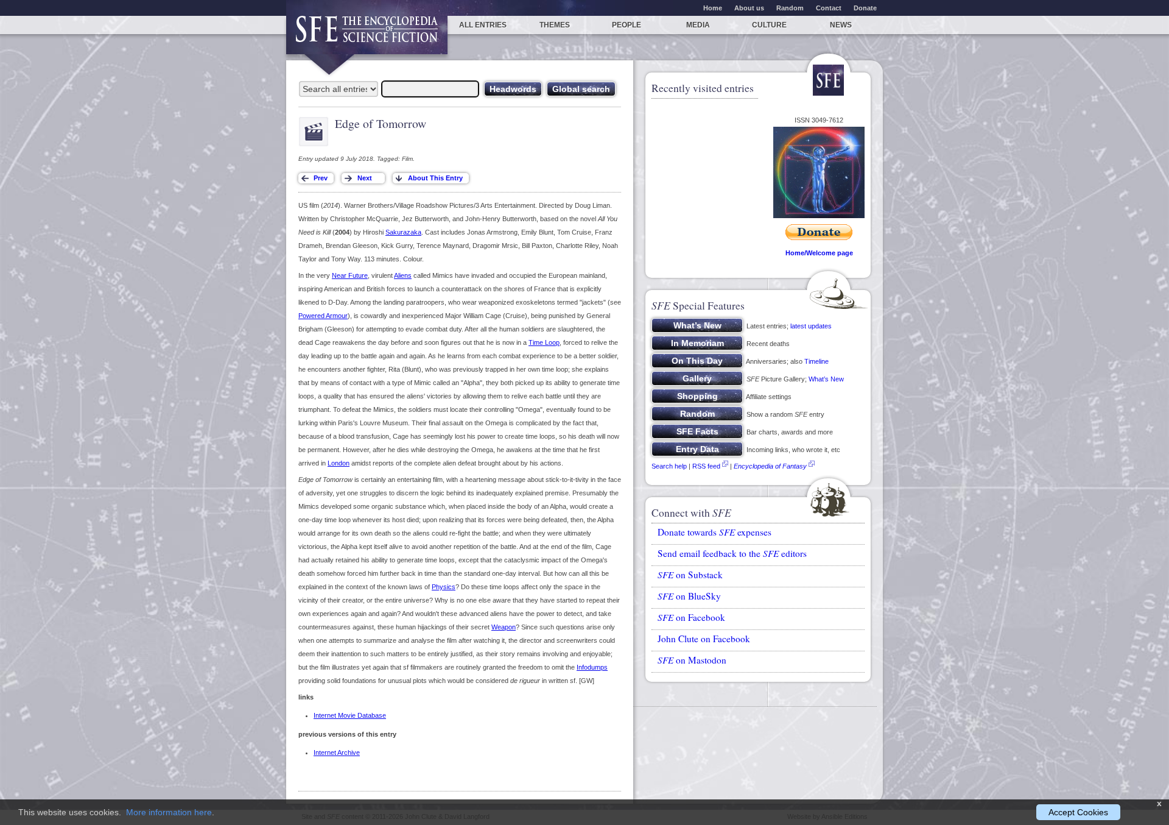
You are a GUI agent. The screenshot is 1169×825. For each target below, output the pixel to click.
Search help (669, 466)
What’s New (826, 379)
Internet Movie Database (350, 715)
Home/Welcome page (819, 253)
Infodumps (592, 667)
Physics (443, 586)
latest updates (811, 326)
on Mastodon (692, 660)
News (841, 25)
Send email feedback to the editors (732, 553)
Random (790, 8)
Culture (769, 25)
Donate (865, 8)
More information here (169, 812)
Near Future (350, 275)
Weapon (503, 627)
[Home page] (367, 35)
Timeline (816, 361)
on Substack (690, 574)
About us (749, 8)
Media (698, 25)
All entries (483, 25)
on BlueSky (689, 596)
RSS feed (706, 466)
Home (712, 8)
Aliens (403, 275)
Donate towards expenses (714, 532)
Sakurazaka (403, 232)
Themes (554, 25)
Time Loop (544, 342)
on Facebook (691, 617)
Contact (828, 8)
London (338, 463)
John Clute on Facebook (704, 638)
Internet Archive (337, 752)
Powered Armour (323, 315)
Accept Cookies (1078, 812)
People (626, 25)
